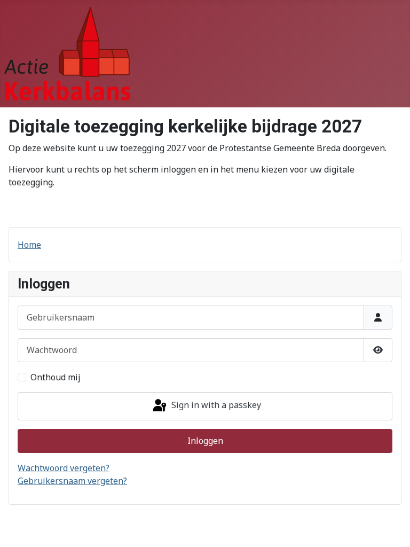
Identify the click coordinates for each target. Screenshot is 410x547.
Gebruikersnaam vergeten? (72, 481)
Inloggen (205, 441)
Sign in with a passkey (215, 405)
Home (29, 245)
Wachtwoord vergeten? (63, 468)
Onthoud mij (55, 377)
